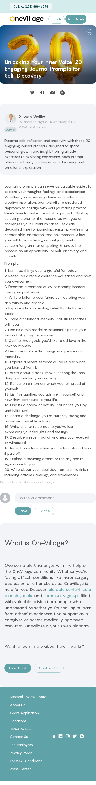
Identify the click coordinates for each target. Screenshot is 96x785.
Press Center (20, 769)
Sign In (56, 19)
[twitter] (32, 93)
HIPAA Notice (20, 729)
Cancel (44, 511)
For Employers (21, 744)
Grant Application (24, 713)
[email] (52, 93)
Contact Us (49, 668)
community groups (61, 595)
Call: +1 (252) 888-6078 (30, 6)
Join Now (76, 19)
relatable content (63, 589)
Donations (18, 721)
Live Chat (18, 668)
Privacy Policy (21, 752)
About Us (17, 705)
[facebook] (42, 93)
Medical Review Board (28, 696)
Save (23, 511)
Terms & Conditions (26, 761)
